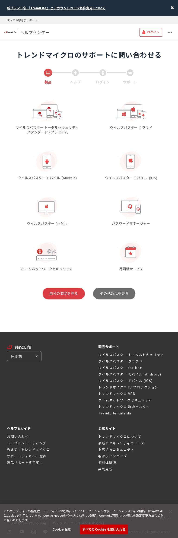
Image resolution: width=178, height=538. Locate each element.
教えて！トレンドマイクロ (28, 449)
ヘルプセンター (34, 32)
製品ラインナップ (112, 456)
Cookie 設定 (62, 529)
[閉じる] (170, 511)
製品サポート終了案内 (25, 462)
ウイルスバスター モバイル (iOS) (125, 380)
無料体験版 (107, 462)
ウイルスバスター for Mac (120, 367)
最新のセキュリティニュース (121, 443)
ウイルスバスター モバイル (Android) (129, 374)
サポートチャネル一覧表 (27, 456)
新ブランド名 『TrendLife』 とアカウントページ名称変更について (56, 8)
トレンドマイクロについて (119, 436)
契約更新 (105, 469)
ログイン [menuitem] (153, 32)
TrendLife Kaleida (114, 413)
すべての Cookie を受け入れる (104, 529)
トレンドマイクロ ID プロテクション (128, 387)
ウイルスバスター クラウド (120, 361)
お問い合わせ (18, 436)
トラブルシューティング (26, 443)
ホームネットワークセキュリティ (125, 400)
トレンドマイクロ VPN (116, 393)
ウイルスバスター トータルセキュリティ (131, 354)
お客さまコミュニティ (116, 449)
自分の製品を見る (64, 293)
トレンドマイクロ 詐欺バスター (124, 406)
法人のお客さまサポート (22, 20)
